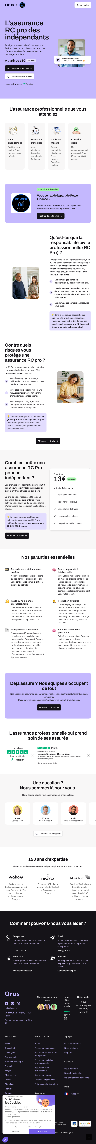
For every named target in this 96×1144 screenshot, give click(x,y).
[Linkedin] (6, 1003)
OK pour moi (42, 1131)
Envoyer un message (22, 970)
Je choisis (16, 1131)
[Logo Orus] (9, 5)
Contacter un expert (67, 970)
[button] (71, 1093)
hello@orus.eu (64, 950)
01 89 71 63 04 (19, 950)
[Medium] (12, 1003)
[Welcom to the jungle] (18, 1003)
